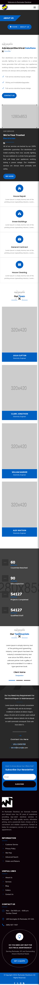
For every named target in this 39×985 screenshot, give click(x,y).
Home (15, 27)
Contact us (9, 95)
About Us (24, 27)
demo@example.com (19, 748)
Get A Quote (19, 961)
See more (9, 176)
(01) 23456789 (19, 744)
